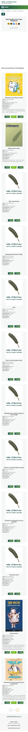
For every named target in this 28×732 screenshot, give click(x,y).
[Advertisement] (14, 45)
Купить (13, 116)
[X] (19, 24)
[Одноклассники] (16, 24)
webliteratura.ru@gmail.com (14, 723)
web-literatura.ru (14, 717)
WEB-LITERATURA (9, 2)
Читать (7, 116)
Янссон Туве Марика (9, 99)
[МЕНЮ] (2, 7)
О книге (20, 116)
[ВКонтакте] (14, 24)
